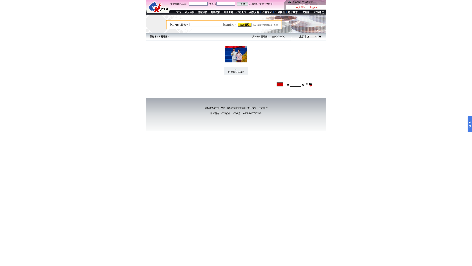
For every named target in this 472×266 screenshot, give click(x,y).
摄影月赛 (254, 12)
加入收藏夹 (307, 2)
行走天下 (241, 12)
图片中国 (190, 12)
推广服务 (251, 108)
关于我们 (241, 108)
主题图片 (263, 108)
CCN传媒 (225, 113)
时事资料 (215, 12)
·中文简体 (300, 7)
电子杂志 (293, 12)
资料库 (306, 12)
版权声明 (231, 108)
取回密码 (253, 4)
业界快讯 (280, 12)
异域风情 (202, 12)
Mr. (236, 69)
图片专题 (228, 12)
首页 (178, 12)
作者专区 (267, 12)
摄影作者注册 (266, 4)
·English (313, 7)
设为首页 (296, 2)
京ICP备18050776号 (252, 113)
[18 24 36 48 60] (311, 36)
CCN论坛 (319, 12)
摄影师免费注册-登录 (215, 108)
